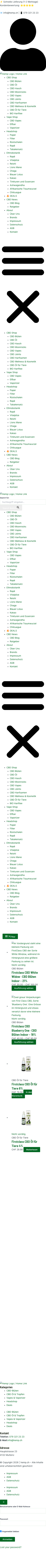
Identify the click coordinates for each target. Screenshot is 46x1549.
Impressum (15, 221)
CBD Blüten (15, 81)
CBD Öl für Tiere (18, 110)
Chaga (13, 171)
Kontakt (14, 232)
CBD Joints (15, 99)
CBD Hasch (15, 88)
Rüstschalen (16, 142)
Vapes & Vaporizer (16, 1398)
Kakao (13, 178)
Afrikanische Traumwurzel (23, 189)
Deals (9, 1405)
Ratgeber (14, 206)
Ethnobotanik (13, 153)
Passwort (4, 1519)
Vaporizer (15, 127)
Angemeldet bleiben (10, 1531)
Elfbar (13, 124)
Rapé (12, 145)
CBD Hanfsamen (18, 102)
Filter (12, 138)
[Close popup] (3, 1502)
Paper (13, 135)
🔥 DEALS (12, 196)
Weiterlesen (32, 1149)
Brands (13, 217)
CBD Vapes (15, 95)
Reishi (13, 163)
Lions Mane (16, 167)
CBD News (12, 199)
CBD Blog (14, 203)
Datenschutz (16, 224)
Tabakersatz (16, 149)
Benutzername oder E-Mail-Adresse (15, 1506)
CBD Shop (12, 77)
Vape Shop (12, 117)
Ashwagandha (17, 185)
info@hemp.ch (15, 1440)
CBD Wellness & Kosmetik (23, 106)
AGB (12, 228)
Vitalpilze (14, 160)
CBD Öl (13, 85)
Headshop (12, 131)
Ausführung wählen (23, 988)
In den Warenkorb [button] (22, 1094)
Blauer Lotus (16, 174)
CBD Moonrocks (18, 92)
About (10, 210)
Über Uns (15, 214)
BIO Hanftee (16, 113)
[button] (23, 284)
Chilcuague (15, 192)
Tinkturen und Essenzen (22, 181)
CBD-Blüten (13, 1390)
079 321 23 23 (16, 1436)
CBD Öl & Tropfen (15, 1394)
